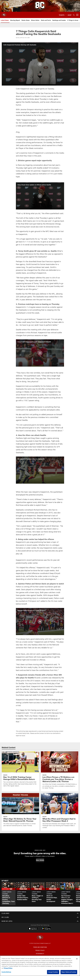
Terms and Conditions (40, 947)
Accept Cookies (53, 972)
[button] (40, 64)
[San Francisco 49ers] (40, 937)
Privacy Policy (40, 950)
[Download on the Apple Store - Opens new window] (33, 928)
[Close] (77, 959)
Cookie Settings (6, 972)
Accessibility (40, 953)
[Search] (74, 15)
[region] (40, 966)
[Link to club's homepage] (4, 14)
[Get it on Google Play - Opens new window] (46, 929)
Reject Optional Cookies (69, 972)
